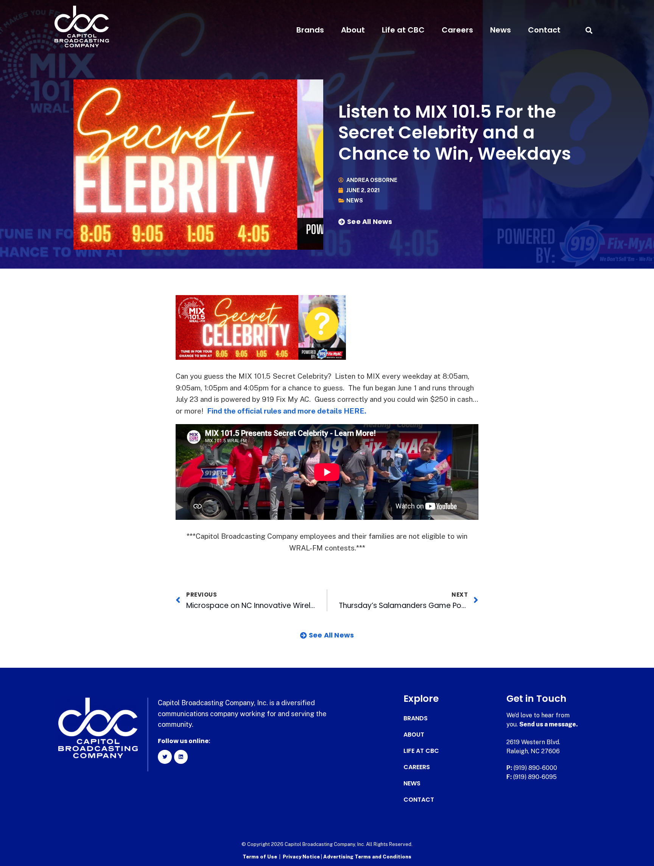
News (500, 30)
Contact (544, 30)
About (353, 30)
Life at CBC (403, 30)
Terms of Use (260, 857)
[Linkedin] (181, 756)
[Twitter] (164, 756)
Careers (457, 30)
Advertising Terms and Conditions (367, 857)
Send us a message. (548, 724)
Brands (310, 30)
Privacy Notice (302, 857)
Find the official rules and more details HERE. (286, 411)
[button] (588, 30)
